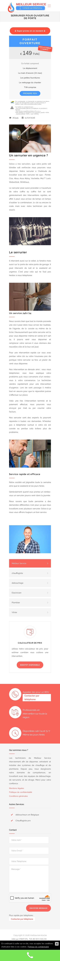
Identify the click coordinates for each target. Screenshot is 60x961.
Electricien (16, 593)
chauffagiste (17, 573)
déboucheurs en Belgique (27, 815)
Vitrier (14, 612)
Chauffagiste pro (23, 820)
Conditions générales (18, 796)
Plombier (16, 602)
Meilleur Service (19, 563)
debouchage (17, 583)
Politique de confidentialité (20, 792)
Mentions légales (16, 788)
